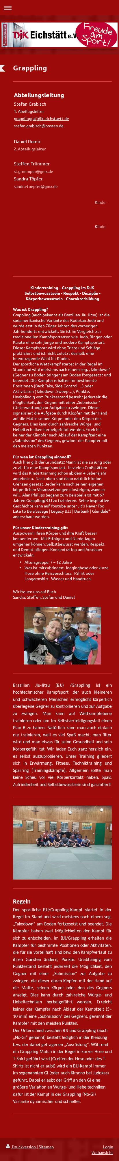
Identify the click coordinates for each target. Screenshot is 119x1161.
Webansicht (102, 1152)
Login (108, 1146)
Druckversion (24, 1146)
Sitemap (46, 1146)
